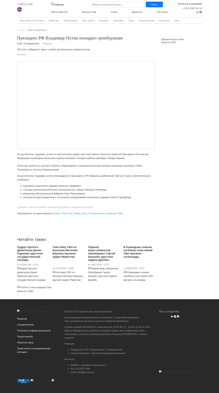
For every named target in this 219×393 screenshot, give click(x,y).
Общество (53, 20)
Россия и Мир (89, 11)
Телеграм (93, 213)
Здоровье (118, 20)
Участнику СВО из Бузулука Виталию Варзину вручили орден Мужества (65, 252)
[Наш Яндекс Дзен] (18, 219)
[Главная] (57, 4)
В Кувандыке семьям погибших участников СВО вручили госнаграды (138, 252)
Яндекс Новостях (62, 213)
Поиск (154, 4)
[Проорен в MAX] (200, 11)
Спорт (131, 20)
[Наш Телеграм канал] (23, 219)
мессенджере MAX (111, 213)
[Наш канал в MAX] (25, 219)
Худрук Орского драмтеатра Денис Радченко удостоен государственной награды (30, 253)
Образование (71, 20)
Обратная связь (25, 342)
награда (22, 54)
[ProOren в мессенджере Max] (34, 287)
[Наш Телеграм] (174, 316)
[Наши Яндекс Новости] (20, 219)
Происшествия (146, 20)
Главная (20, 30)
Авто (177, 20)
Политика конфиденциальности (34, 330)
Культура (103, 20)
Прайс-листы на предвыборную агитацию (33, 350)
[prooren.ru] (38, 313)
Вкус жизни (88, 20)
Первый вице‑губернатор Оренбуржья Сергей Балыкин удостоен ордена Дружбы (101, 253)
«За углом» (162, 11)
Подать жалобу (25, 336)
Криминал (164, 20)
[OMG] (175, 373)
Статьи (114, 11)
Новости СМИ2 (25, 291)
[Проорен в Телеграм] (197, 11)
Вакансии (137, 11)
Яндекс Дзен (80, 213)
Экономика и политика (32, 20)
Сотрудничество (25, 324)
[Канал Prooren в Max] (172, 39)
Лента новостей (59, 11)
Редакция (22, 318)
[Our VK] (171, 316)
